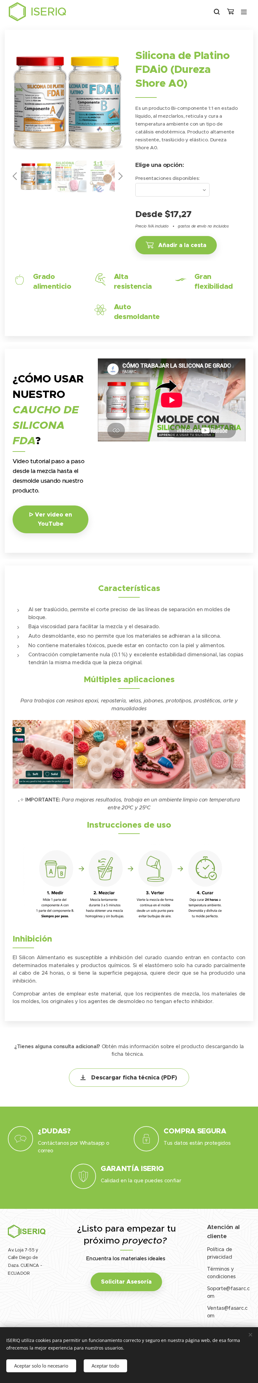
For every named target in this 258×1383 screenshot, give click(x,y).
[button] (216, 12)
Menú (244, 11)
